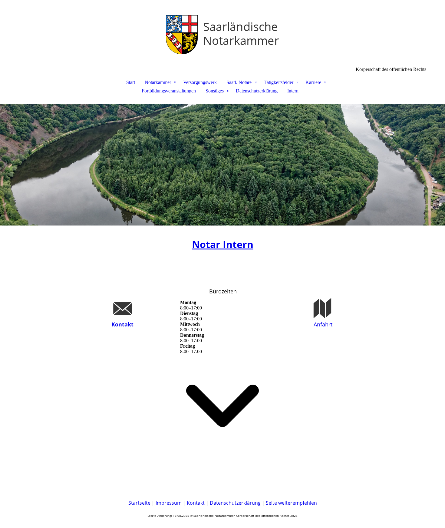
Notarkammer (158, 82)
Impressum (169, 503)
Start (130, 82)
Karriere (313, 82)
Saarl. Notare (239, 82)
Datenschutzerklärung (257, 90)
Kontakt (122, 324)
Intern (292, 90)
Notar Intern (222, 244)
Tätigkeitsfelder (278, 82)
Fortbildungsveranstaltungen (169, 90)
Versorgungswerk (200, 82)
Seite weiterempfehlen (291, 503)
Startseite (139, 503)
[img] (222, 30)
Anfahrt (323, 324)
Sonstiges (215, 90)
